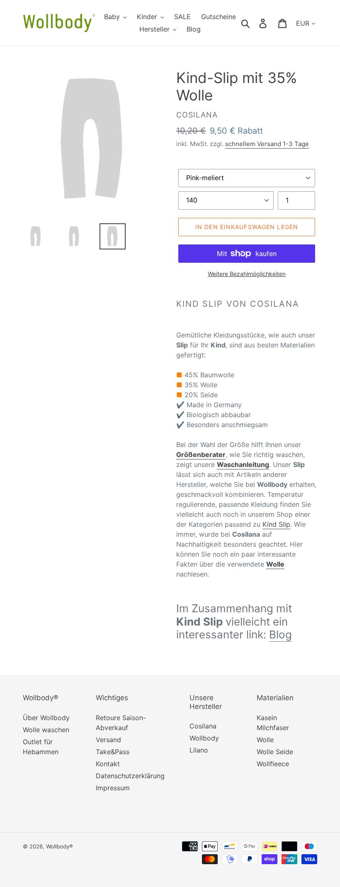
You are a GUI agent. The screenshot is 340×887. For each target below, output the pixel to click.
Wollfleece (273, 764)
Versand (108, 740)
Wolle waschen (46, 730)
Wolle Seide (275, 752)
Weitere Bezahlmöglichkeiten (247, 273)
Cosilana (202, 726)
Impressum (113, 788)
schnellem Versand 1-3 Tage (267, 144)
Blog (280, 634)
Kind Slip (276, 524)
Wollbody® (59, 846)
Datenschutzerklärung (130, 776)
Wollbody (204, 738)
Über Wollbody (46, 718)
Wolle (265, 740)
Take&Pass (112, 752)
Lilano (198, 750)
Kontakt (108, 764)
